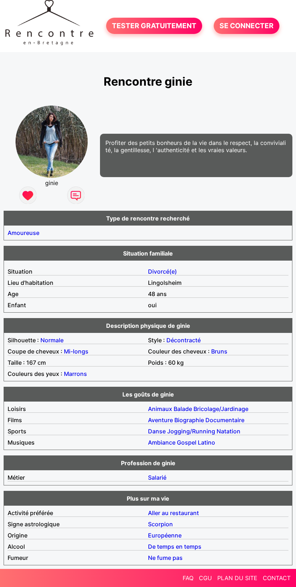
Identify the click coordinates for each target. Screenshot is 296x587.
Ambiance (161, 442)
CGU (205, 578)
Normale (52, 340)
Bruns (219, 351)
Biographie (189, 420)
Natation (228, 431)
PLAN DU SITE (237, 578)
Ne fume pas (165, 557)
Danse (157, 431)
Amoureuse (23, 232)
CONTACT (277, 578)
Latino (206, 442)
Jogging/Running (191, 431)
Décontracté (183, 340)
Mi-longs (76, 351)
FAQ (188, 578)
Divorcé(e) (162, 271)
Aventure (160, 420)
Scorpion (160, 524)
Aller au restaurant (173, 513)
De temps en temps (174, 546)
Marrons (75, 373)
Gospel (186, 442)
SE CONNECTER (246, 26)
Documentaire (224, 420)
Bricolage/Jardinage (220, 408)
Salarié (157, 477)
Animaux (160, 408)
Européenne (165, 535)
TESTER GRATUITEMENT (154, 26)
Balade (183, 408)
